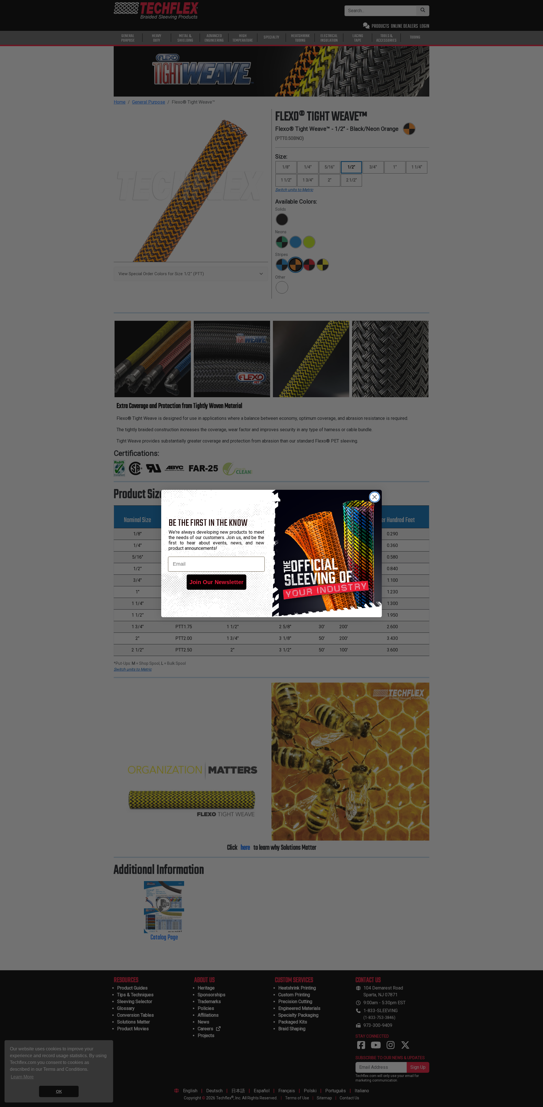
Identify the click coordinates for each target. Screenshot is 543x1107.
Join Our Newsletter (216, 582)
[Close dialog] (375, 497)
